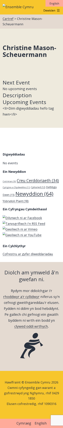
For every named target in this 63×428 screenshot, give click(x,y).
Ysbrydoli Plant (16, 201)
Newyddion (34, 193)
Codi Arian (9, 181)
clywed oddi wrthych (31, 326)
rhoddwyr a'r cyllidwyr (21, 296)
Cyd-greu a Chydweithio (16, 187)
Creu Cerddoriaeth (38, 180)
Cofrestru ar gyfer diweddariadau (28, 254)
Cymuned (38, 187)
